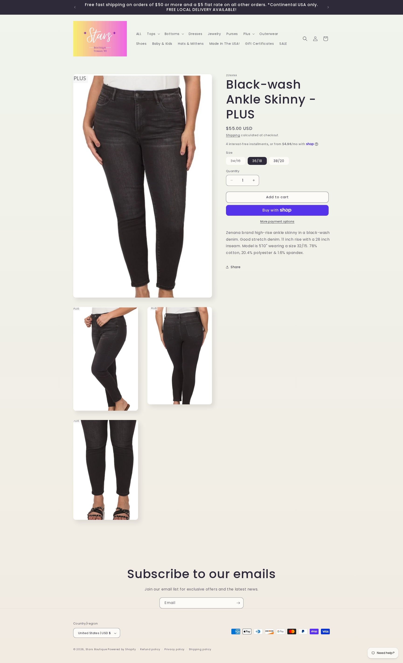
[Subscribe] (238, 602)
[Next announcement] (328, 7)
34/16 (238, 161)
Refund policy (150, 649)
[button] (153, 34)
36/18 (257, 161)
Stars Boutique (97, 649)
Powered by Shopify (122, 649)
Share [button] (236, 267)
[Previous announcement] (75, 7)
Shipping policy (200, 649)
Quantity (232, 171)
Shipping (233, 135)
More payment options (277, 221)
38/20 (279, 161)
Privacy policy (174, 649)
